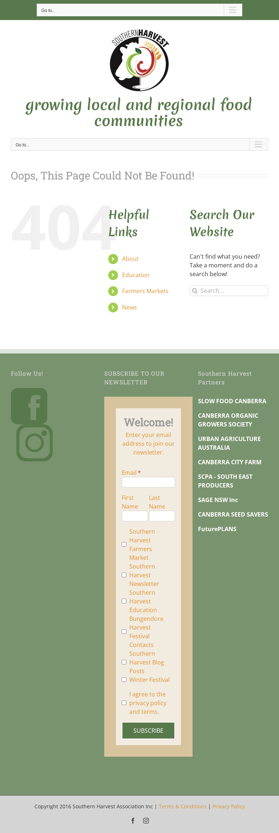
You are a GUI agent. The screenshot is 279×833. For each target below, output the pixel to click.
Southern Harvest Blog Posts (146, 662)
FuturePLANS (217, 529)
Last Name (157, 502)
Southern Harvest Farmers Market (142, 544)
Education (136, 275)
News (129, 307)
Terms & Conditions (183, 806)
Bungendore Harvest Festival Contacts (146, 632)
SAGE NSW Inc (218, 500)
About (130, 259)
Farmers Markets (145, 291)
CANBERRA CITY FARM (230, 462)
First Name (130, 502)
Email (129, 473)
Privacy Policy (229, 806)
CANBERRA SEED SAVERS (233, 514)
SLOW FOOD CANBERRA (232, 401)
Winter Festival (149, 680)
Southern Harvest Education (143, 601)
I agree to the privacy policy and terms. (147, 703)
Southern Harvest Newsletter (144, 575)
